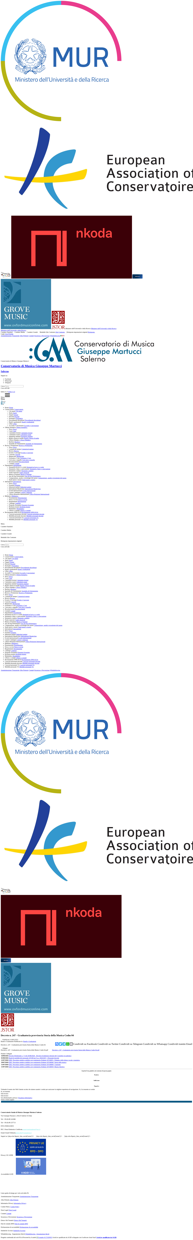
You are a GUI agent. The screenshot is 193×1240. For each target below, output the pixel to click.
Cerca (3, 386)
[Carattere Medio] (25, 332)
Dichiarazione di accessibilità (29, 1227)
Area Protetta (9, 334)
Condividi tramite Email (180, 1044)
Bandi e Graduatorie (7, 1041)
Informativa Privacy (20, 1203)
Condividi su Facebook (85, 1044)
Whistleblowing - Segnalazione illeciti (37, 1234)
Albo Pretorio (24, 336)
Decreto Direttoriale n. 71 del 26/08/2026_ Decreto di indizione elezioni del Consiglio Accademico (40, 1056)
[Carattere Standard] (13, 332)
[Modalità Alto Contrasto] (1, 539)
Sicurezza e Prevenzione (42, 336)
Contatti (31, 336)
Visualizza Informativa (25, 1098)
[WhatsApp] (12, 381)
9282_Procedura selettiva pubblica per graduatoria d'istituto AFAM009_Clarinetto (35, 1064)
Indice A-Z (11, 392)
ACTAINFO (48, 1237)
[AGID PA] (46, 1193)
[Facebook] (12, 379)
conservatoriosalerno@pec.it (31, 1129)
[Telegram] (11, 382)
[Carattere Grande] (38, 332)
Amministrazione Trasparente (10, 336)
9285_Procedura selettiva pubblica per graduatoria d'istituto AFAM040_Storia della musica (37, 1062)
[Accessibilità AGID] (31, 1174)
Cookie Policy (14, 1207)
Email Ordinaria (10, 1133)
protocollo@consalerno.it (23, 1133)
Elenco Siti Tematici (20, 1220)
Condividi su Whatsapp (155, 1044)
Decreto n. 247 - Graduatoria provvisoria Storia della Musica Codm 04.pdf (24, 1050)
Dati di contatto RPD (21, 1224)
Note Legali (12, 1210)
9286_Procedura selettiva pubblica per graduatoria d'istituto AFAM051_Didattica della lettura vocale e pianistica (44, 1060)
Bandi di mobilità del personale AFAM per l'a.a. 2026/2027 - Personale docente (34, 1058)
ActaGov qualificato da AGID (106, 1237)
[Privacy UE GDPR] (30, 1155)
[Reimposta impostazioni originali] (1, 543)
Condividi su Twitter (108, 1044)
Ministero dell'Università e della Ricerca (103, 328)
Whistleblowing (55, 336)
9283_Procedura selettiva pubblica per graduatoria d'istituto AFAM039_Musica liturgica (37, 1067)
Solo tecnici (4, 1096)
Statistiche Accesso (19, 1230)
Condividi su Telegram (130, 1044)
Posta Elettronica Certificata (13, 1129)
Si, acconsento (5, 1091)
